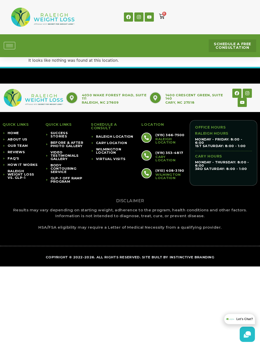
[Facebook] (128, 17)
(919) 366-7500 (169, 135)
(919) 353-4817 (169, 153)
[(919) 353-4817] (146, 155)
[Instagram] (138, 17)
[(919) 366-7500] (146, 138)
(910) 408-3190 (169, 170)
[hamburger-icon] (9, 45)
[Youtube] (149, 17)
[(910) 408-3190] (146, 173)
